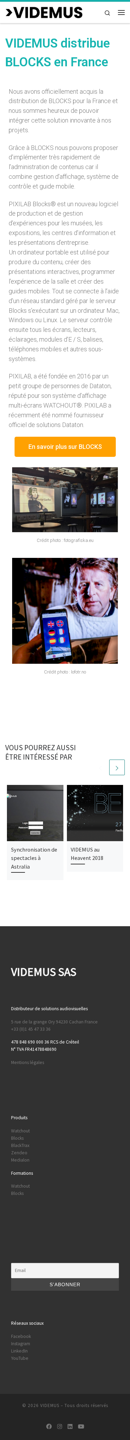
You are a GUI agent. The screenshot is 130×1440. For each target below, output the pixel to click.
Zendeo (19, 1153)
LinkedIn (19, 1351)
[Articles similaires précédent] (100, 767)
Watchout (20, 1131)
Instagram (20, 1344)
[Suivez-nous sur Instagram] (59, 1426)
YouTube (19, 1358)
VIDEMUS (49, 1405)
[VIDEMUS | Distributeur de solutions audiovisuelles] (44, 11)
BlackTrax (20, 1145)
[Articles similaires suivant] (117, 767)
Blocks (17, 1138)
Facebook (21, 1336)
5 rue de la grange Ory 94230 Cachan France (54, 1022)
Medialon (20, 1160)
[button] (65, 447)
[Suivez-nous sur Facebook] (49, 1426)
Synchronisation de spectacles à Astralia (34, 858)
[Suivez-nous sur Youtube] (81, 1426)
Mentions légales (27, 1062)
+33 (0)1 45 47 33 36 (31, 1029)
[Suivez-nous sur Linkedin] (70, 1426)
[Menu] (121, 12)
